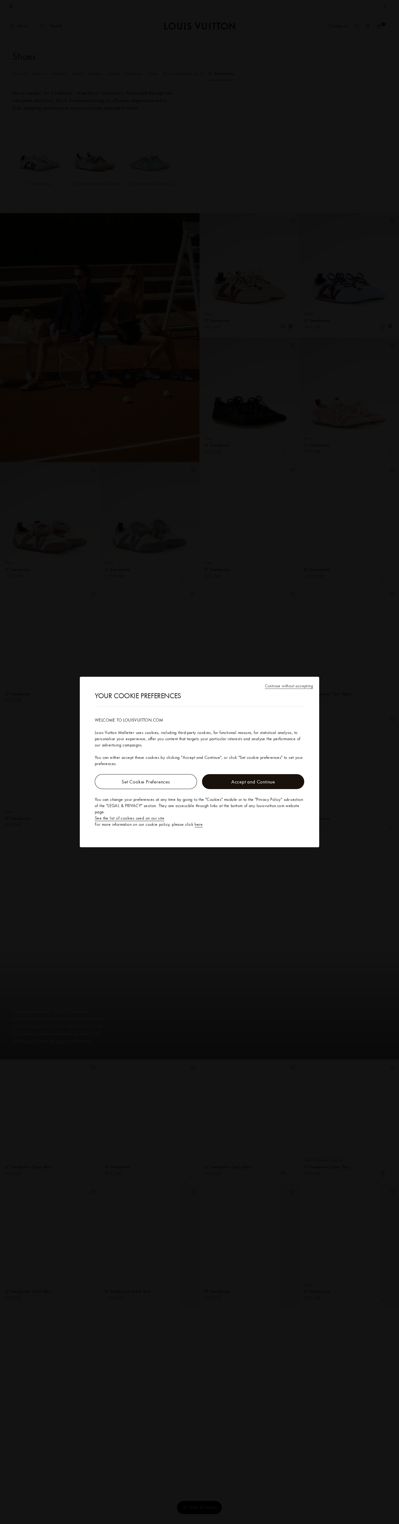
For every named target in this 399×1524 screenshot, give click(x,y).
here (199, 824)
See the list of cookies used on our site (129, 818)
